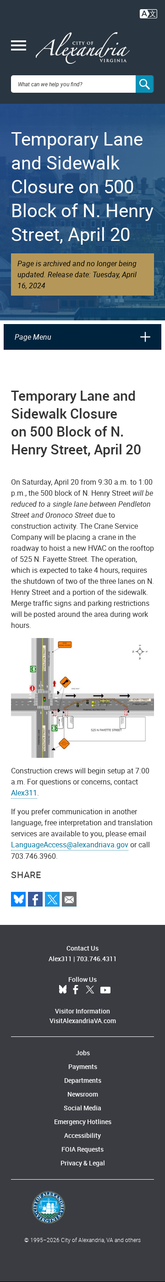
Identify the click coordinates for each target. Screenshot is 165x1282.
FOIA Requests (82, 1149)
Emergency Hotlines (82, 1121)
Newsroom (82, 1094)
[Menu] (18, 46)
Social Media (82, 1107)
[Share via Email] (69, 899)
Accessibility (82, 1135)
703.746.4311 (97, 958)
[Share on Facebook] (35, 899)
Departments (82, 1080)
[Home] (83, 48)
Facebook (75, 990)
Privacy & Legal (82, 1163)
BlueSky (62, 990)
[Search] (145, 84)
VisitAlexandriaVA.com (83, 1020)
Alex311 (24, 793)
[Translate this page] (148, 13)
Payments (82, 1066)
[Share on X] (52, 899)
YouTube (105, 990)
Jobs (83, 1052)
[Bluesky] (18, 899)
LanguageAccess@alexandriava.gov (69, 845)
